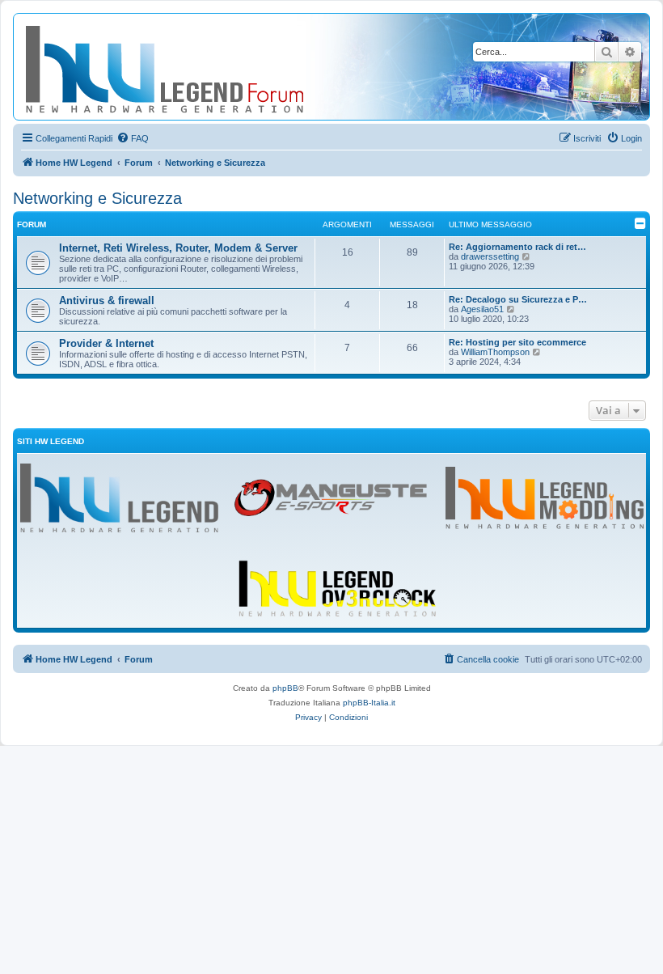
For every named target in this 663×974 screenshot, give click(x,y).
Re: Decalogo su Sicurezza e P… (518, 299)
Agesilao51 (482, 309)
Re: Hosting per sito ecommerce (517, 342)
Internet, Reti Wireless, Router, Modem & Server (178, 248)
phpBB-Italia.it (369, 702)
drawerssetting (490, 256)
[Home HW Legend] (191, 67)
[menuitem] (132, 138)
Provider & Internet (106, 343)
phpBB (285, 688)
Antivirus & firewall (106, 300)
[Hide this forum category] (640, 223)
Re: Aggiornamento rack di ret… (517, 247)
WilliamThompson (495, 352)
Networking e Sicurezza (97, 198)
